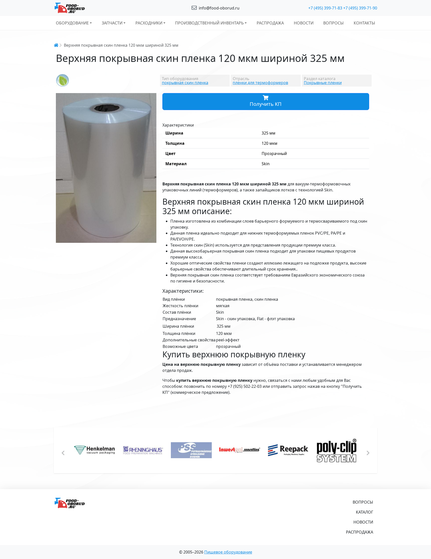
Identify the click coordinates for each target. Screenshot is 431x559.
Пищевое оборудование (228, 552)
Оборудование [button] (72, 23)
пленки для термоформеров (260, 82)
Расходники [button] (148, 23)
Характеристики (178, 125)
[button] (152, 98)
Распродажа (270, 23)
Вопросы (333, 23)
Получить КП (266, 104)
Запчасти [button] (112, 23)
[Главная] (106, 8)
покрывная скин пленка (185, 82)
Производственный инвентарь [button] (209, 23)
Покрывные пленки (323, 82)
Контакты (364, 23)
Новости (304, 23)
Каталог (364, 512)
